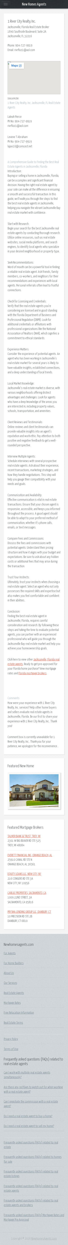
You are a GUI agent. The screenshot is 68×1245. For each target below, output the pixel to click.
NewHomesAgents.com (44, 1238)
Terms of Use (11, 1049)
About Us (9, 973)
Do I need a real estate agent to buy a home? (28, 1116)
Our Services (10, 983)
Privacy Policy (11, 1039)
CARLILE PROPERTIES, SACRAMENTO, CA (27, 892)
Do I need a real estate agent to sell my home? (29, 1126)
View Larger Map (13, 98)
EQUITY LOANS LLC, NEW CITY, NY (24, 874)
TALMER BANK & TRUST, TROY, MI (24, 836)
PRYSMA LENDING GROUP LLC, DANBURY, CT (29, 911)
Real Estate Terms (13, 1022)
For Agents (10, 953)
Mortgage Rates (12, 1002)
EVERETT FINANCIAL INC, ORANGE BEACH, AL (30, 855)
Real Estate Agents (14, 993)
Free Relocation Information (19, 1012)
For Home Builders (14, 963)
